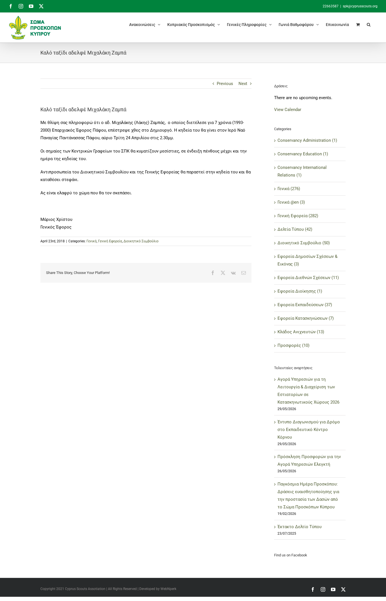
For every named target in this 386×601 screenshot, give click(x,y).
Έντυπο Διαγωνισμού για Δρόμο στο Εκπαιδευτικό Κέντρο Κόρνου (308, 429)
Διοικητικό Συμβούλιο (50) (303, 242)
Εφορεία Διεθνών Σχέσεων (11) (308, 277)
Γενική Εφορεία (110, 241)
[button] (368, 24)
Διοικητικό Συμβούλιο (141, 241)
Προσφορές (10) (293, 345)
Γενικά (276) (288, 188)
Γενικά (91, 241)
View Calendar (287, 109)
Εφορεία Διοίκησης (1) (299, 291)
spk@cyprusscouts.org (360, 6)
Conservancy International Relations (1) (302, 171)
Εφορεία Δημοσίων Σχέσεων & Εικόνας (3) (307, 260)
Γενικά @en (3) (291, 202)
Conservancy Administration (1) (307, 140)
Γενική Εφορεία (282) (297, 215)
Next (242, 83)
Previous (225, 83)
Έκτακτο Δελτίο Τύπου (299, 526)
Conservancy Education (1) (302, 153)
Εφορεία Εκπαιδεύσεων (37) (304, 304)
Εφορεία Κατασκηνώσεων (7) (305, 318)
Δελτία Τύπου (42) (294, 229)
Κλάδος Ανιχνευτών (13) (300, 331)
